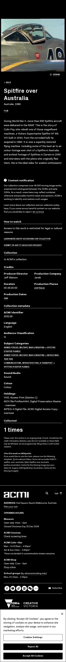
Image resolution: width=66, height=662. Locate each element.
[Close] (62, 613)
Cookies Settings (32, 637)
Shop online (10, 567)
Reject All (33, 647)
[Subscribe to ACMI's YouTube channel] (12, 588)
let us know (38, 212)
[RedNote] (35, 588)
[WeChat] (30, 588)
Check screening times (15, 536)
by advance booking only (34, 573)
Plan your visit (11, 507)
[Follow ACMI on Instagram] (24, 588)
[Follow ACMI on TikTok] (18, 588)
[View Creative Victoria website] (21, 604)
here (6, 209)
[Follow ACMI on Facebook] (7, 588)
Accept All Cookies (33, 656)
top (56, 493)
